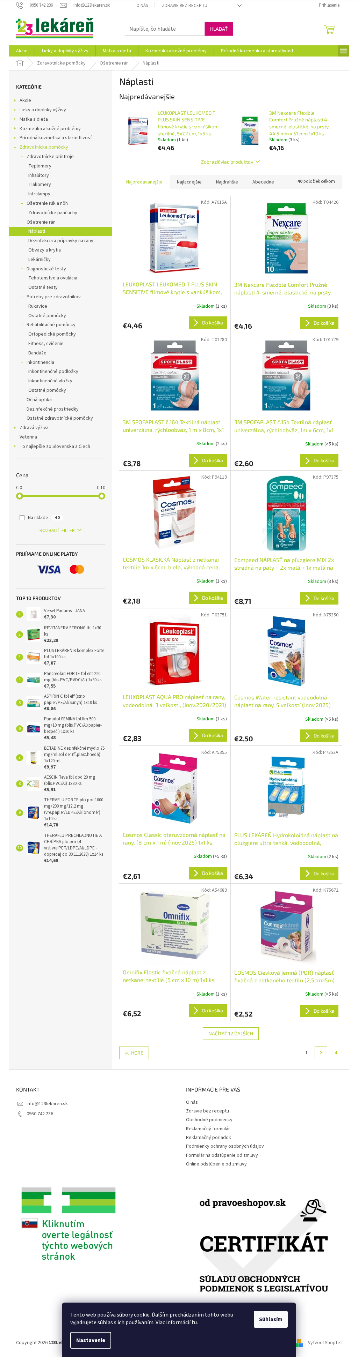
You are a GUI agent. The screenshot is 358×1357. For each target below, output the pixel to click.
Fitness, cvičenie (46, 343)
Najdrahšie (227, 182)
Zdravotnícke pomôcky (44, 147)
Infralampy (39, 193)
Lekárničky (39, 259)
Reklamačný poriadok (208, 1137)
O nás (142, 5)
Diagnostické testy (46, 268)
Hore (137, 1053)
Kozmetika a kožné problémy (50, 128)
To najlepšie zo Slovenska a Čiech (55, 446)
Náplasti (36, 231)
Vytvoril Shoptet (325, 1342)
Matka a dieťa (34, 119)
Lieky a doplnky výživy (43, 109)
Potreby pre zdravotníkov (54, 296)
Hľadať (219, 29)
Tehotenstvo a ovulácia (52, 278)
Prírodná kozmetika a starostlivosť (56, 137)
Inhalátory (38, 175)
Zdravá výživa (34, 427)
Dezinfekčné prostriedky (53, 409)
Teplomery (39, 166)
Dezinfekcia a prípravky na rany (60, 240)
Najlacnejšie (189, 182)
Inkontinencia (40, 362)
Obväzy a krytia (44, 250)
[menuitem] (22, 51)
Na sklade (44, 517)
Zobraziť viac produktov (227, 162)
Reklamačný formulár (208, 1128)
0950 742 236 (40, 1113)
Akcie (25, 100)
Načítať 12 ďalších (230, 1033)
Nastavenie (90, 1340)
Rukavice (37, 306)
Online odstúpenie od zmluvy (216, 1164)
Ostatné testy (43, 287)
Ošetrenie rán (41, 222)
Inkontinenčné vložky (50, 380)
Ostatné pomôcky (47, 315)
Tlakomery (39, 184)
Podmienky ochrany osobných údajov (225, 1146)
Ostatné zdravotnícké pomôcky (60, 418)
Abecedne (263, 182)
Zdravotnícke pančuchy (52, 212)
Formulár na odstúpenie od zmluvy (222, 1155)
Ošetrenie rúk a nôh (47, 203)
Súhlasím (270, 1319)
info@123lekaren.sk (47, 1103)
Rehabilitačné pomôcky (51, 324)
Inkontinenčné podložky (53, 371)
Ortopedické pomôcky (52, 334)
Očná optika (39, 399)
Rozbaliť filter (57, 530)
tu (194, 1322)
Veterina (28, 437)
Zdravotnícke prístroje (50, 156)
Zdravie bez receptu (184, 5)
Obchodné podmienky (209, 1119)
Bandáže (37, 353)
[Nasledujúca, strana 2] (321, 1053)
